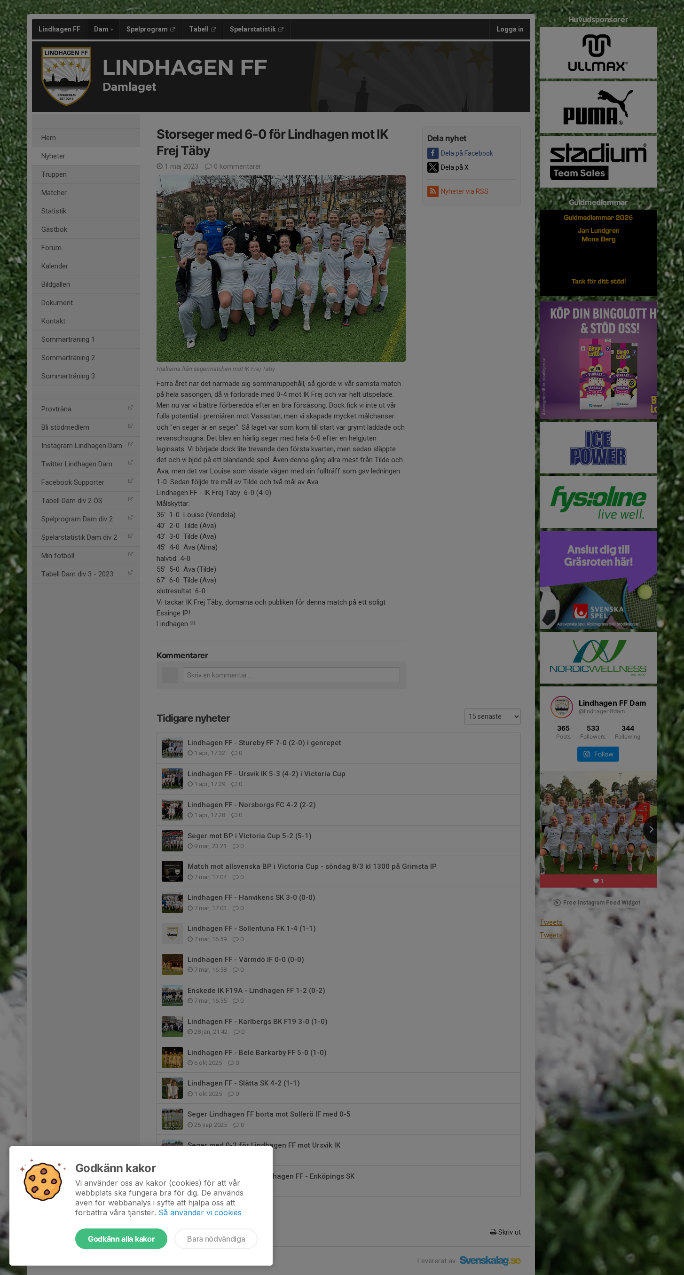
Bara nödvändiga (216, 1239)
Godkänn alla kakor (121, 1239)
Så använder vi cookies (200, 1212)
